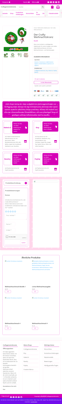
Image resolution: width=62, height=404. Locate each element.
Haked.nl (50, 70)
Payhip (55, 70)
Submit (23, 242)
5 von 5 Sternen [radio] (15, 211)
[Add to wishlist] (8, 291)
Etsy (47, 70)
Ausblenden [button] (34, 402)
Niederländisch (43, 63)
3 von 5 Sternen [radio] (11, 211)
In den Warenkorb (46, 82)
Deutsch (36, 62)
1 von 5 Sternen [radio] (6, 211)
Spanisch (49, 63)
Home (35, 28)
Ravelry (36, 72)
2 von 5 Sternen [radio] (8, 211)
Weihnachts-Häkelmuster (44, 28)
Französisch (42, 62)
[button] (25, 29)
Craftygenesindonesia (39, 70)
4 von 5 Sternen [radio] (13, 211)
